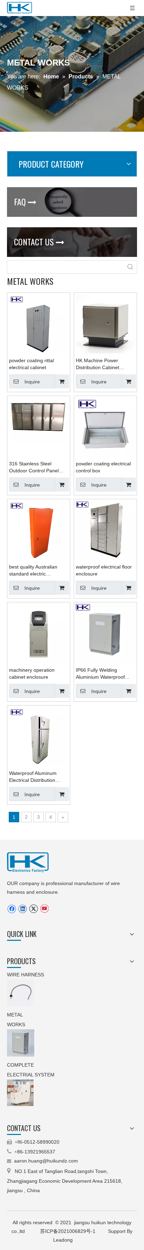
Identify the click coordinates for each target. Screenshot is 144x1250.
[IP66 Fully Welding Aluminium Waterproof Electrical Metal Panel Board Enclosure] (105, 633)
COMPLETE (21, 1065)
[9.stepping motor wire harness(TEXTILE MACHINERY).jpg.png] (20, 993)
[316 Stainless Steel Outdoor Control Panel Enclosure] (38, 419)
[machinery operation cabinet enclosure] (38, 633)
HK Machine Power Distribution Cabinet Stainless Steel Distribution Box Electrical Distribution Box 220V (105, 364)
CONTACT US (39, 241)
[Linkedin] (22, 909)
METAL (15, 1014)
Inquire (32, 381)
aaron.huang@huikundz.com (46, 1161)
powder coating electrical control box (103, 467)
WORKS (16, 1024)
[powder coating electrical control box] (105, 426)
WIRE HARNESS (25, 974)
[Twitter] (33, 909)
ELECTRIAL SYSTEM (31, 1074)
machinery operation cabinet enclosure (32, 673)
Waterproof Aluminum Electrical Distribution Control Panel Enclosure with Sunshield (36, 777)
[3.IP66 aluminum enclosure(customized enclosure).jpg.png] (20, 1043)
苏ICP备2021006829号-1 (68, 1231)
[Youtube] (44, 909)
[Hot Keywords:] (130, 267)
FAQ (25, 201)
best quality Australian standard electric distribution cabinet (33, 570)
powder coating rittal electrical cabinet (31, 364)
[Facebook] (11, 909)
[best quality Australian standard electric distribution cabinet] (38, 530)
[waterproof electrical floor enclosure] (105, 530)
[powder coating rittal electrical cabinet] (38, 323)
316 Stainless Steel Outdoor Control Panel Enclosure (34, 467)
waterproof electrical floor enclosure (104, 570)
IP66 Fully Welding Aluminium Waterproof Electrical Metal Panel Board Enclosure (100, 673)
